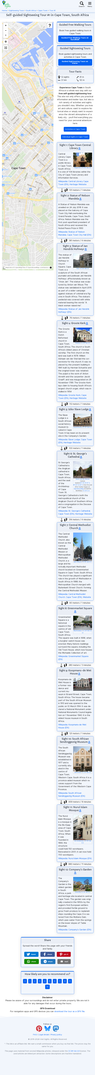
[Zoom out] (5, 30)
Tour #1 (52, 10)
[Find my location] (5, 41)
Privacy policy (56, 1035)
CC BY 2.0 (86, 490)
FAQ (35, 1035)
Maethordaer (78, 630)
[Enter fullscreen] (5, 47)
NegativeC (77, 167)
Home (4, 10)
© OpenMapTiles (20, 267)
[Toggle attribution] (50, 267)
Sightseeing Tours (16, 10)
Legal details (43, 1035)
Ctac (77, 268)
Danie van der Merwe (83, 479)
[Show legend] (49, 25)
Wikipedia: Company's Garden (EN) (74, 930)
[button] (31, 954)
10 (47, 987)
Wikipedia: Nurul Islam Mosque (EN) (75, 858)
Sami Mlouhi (77, 562)
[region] (27, 146)
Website (87, 597)
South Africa (31, 10)
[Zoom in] (5, 25)
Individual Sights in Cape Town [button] (75, 137)
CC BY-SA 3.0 (86, 167)
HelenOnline (77, 427)
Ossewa (77, 343)
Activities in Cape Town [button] (75, 129)
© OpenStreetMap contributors (37, 267)
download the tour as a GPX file (69, 1011)
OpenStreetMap (79, 488)
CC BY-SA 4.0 (87, 427)
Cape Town (43, 10)
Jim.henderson (79, 841)
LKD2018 (77, 892)
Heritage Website (78, 184)
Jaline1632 (77, 772)
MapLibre (9, 267)
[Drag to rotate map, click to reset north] (5, 35)
